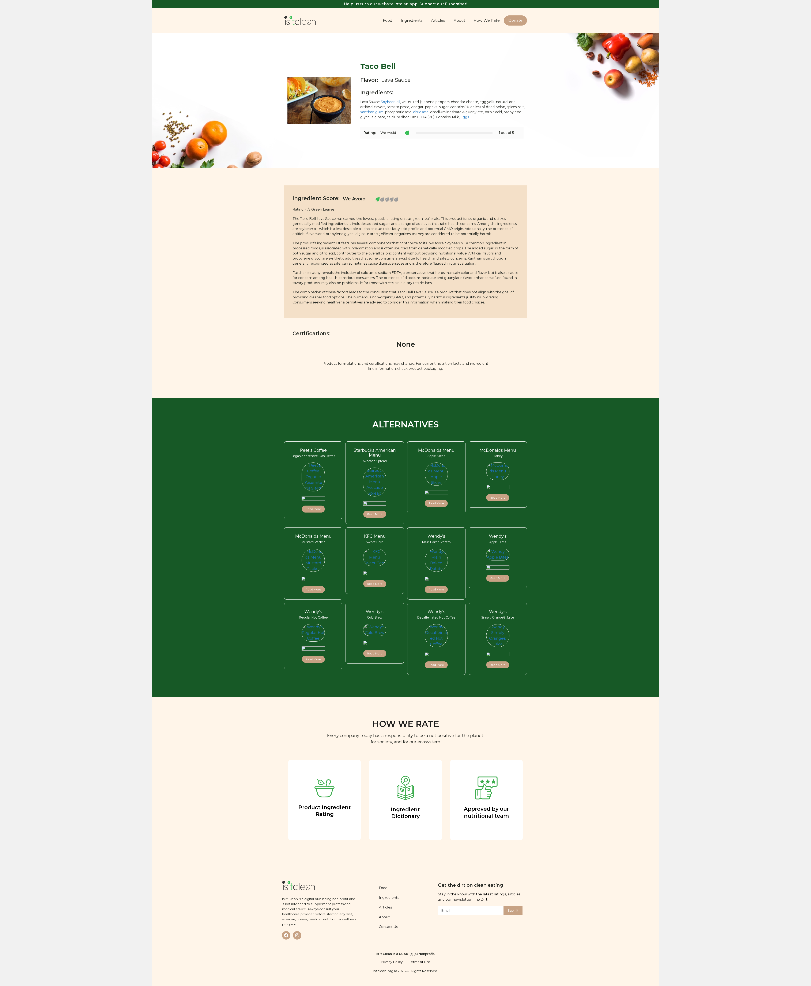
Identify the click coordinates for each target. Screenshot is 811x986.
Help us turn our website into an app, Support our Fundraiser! (405, 4)
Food (387, 20)
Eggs (464, 117)
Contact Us (388, 927)
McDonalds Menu (436, 450)
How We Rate (487, 20)
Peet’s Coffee (313, 450)
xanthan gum (372, 112)
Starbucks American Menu (375, 453)
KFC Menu (375, 536)
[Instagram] (297, 935)
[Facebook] (286, 935)
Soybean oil (390, 102)
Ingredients (412, 20)
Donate (515, 20)
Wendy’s (436, 536)
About (459, 20)
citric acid (421, 112)
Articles (438, 20)
